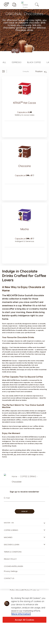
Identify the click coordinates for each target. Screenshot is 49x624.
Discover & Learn (11, 544)
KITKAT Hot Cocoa (24, 102)
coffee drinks (38, 426)
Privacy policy (10, 559)
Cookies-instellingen (13, 566)
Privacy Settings (10, 571)
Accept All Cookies (24, 619)
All (4, 62)
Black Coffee (34, 62)
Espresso (16, 62)
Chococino (24, 165)
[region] (24, 607)
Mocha (25, 229)
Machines (8, 537)
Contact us (9, 578)
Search (40, 4)
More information (21, 614)
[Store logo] (24, 4)
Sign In (6, 4)
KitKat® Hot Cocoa (9, 360)
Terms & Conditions (12, 552)
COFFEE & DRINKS (28, 476)
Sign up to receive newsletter (24, 491)
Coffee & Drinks (11, 530)
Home (15, 476)
